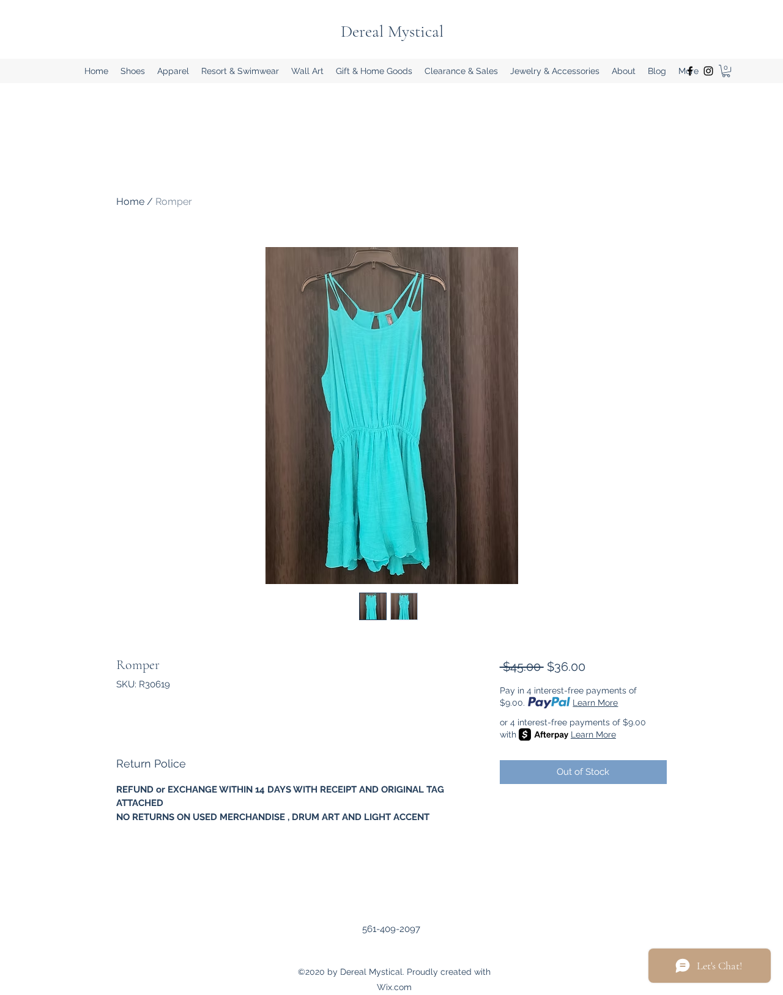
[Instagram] (708, 71)
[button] (132, 71)
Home (130, 201)
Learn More (595, 703)
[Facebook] (690, 71)
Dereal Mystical (392, 31)
